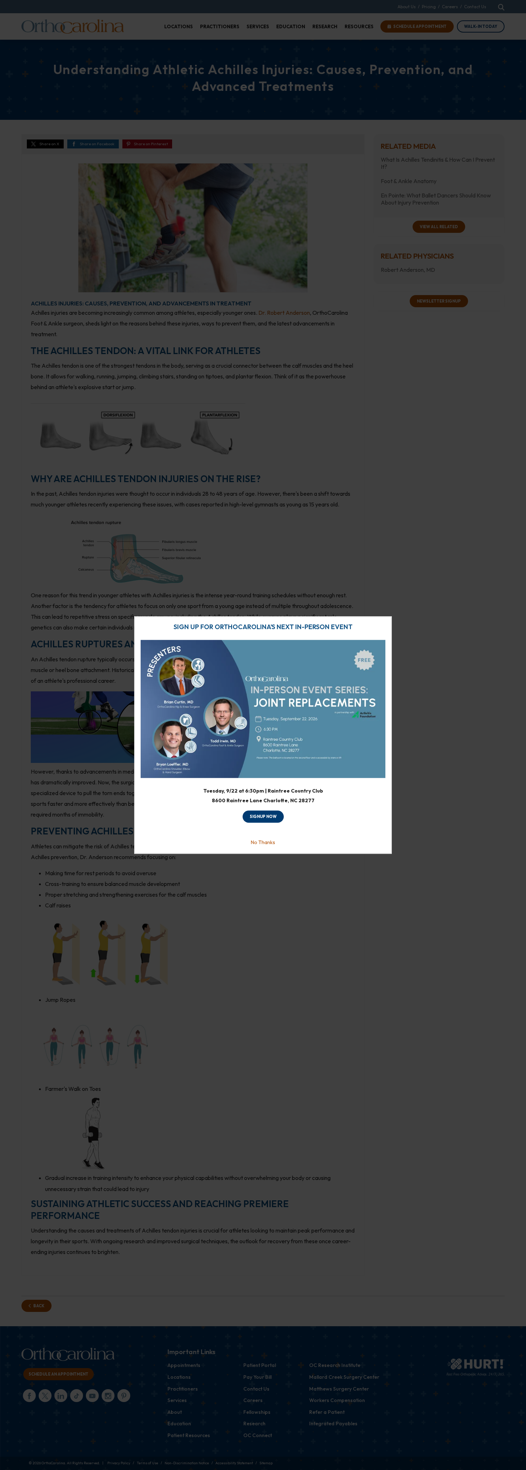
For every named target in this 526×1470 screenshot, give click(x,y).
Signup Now (263, 816)
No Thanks (263, 842)
